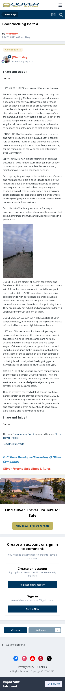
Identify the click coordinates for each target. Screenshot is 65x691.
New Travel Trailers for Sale (32, 525)
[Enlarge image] (18, 250)
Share (16, 630)
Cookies (42, 667)
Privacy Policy (26, 667)
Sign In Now (32, 609)
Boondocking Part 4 (23, 434)
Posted (23, 61)
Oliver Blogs (24, 37)
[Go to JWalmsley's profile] (6, 59)
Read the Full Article (13, 443)
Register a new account (32, 584)
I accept (55, 684)
